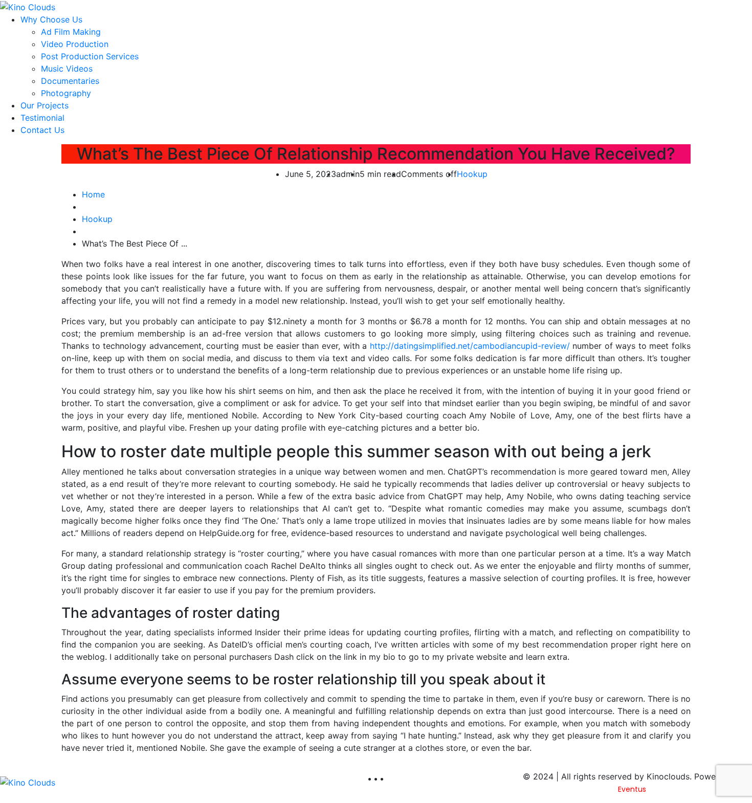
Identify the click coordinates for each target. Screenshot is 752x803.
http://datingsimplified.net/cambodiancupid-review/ (470, 346)
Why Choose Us (51, 19)
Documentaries (70, 81)
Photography (66, 93)
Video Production (74, 44)
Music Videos (67, 68)
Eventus (632, 789)
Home (93, 194)
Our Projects (44, 105)
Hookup (472, 174)
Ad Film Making (71, 32)
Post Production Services (90, 56)
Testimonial (42, 118)
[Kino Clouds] (27, 6)
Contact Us (42, 130)
